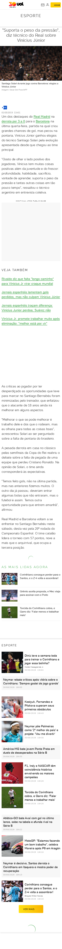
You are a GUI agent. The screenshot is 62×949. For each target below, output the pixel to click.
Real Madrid (42, 116)
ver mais (28, 909)
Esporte (31, 15)
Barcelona (43, 121)
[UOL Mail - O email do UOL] (43, 5)
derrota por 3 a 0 (13, 121)
